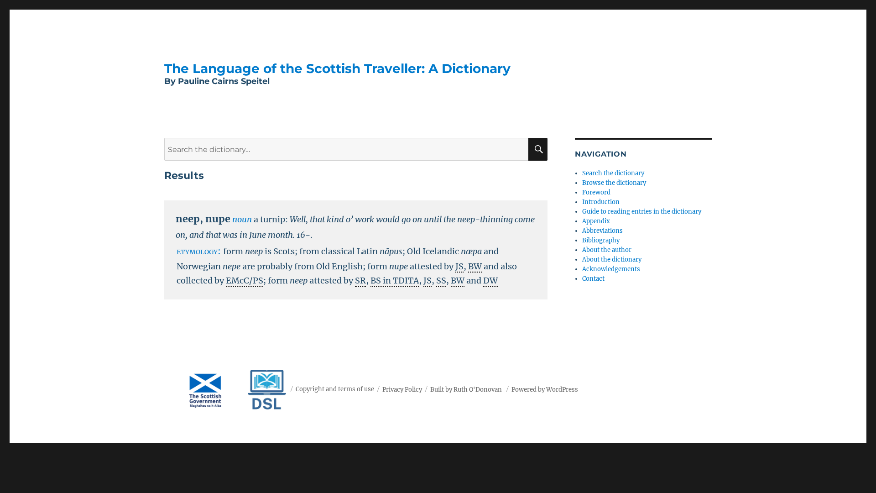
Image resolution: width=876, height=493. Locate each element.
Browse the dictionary (614, 183)
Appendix (596, 221)
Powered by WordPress (544, 389)
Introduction (601, 202)
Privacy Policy (402, 389)
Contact (593, 279)
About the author (606, 250)
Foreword (596, 192)
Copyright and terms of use (335, 389)
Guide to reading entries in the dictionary (641, 211)
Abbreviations (602, 231)
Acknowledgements (611, 269)
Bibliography (601, 240)
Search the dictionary (613, 173)
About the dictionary (611, 259)
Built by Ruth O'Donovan (466, 389)
